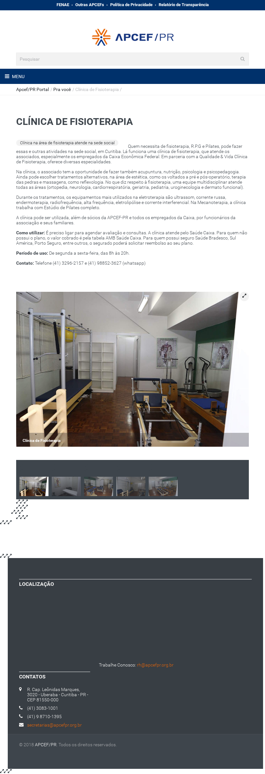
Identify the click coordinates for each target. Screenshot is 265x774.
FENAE (63, 4)
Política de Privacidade (131, 4)
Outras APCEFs (89, 4)
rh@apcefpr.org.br (155, 664)
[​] (113, 14)
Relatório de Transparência (184, 4)
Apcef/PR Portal (32, 89)
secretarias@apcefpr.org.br (54, 725)
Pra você (62, 89)
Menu (18, 76)
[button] (244, 296)
